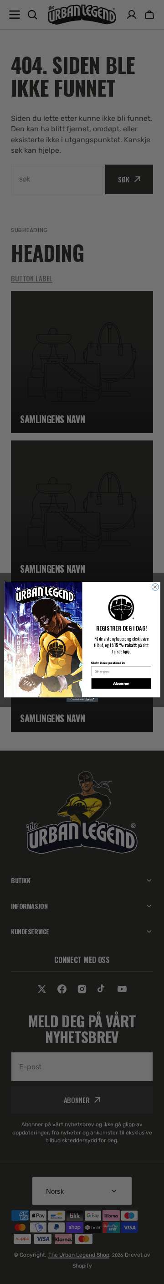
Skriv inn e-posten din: (108, 662)
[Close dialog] (155, 587)
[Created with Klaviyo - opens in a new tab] (81, 699)
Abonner (121, 683)
